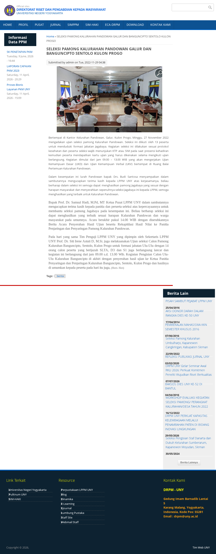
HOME (7, 25)
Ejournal (66, 508)
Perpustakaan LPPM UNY (77, 490)
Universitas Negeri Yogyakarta (27, 490)
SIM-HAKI (92, 25)
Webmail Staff (70, 522)
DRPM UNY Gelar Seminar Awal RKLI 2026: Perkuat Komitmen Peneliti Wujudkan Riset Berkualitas (189, 370)
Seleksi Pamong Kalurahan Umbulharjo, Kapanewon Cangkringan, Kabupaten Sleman (187, 342)
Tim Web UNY (201, 547)
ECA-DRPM (112, 25)
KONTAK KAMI (160, 25)
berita (60, 276)
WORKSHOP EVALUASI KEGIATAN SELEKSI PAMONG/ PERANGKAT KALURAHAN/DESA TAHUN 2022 (187, 402)
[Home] (53, 10)
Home (50, 36)
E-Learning (67, 504)
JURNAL (55, 25)
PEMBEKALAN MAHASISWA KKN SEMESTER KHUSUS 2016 (186, 327)
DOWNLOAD (135, 25)
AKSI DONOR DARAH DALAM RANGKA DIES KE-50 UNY (184, 313)
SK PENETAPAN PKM (19, 52)
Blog (64, 494)
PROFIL (23, 25)
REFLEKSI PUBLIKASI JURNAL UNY (187, 357)
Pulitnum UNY (18, 494)
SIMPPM (73, 25)
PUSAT (39, 25)
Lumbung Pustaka (72, 513)
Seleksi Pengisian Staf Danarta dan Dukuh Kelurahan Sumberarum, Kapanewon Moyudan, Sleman (188, 442)
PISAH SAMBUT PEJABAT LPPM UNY (189, 301)
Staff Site (66, 517)
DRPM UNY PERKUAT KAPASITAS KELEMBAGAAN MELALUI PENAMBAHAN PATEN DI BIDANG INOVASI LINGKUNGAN (187, 422)
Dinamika (67, 499)
